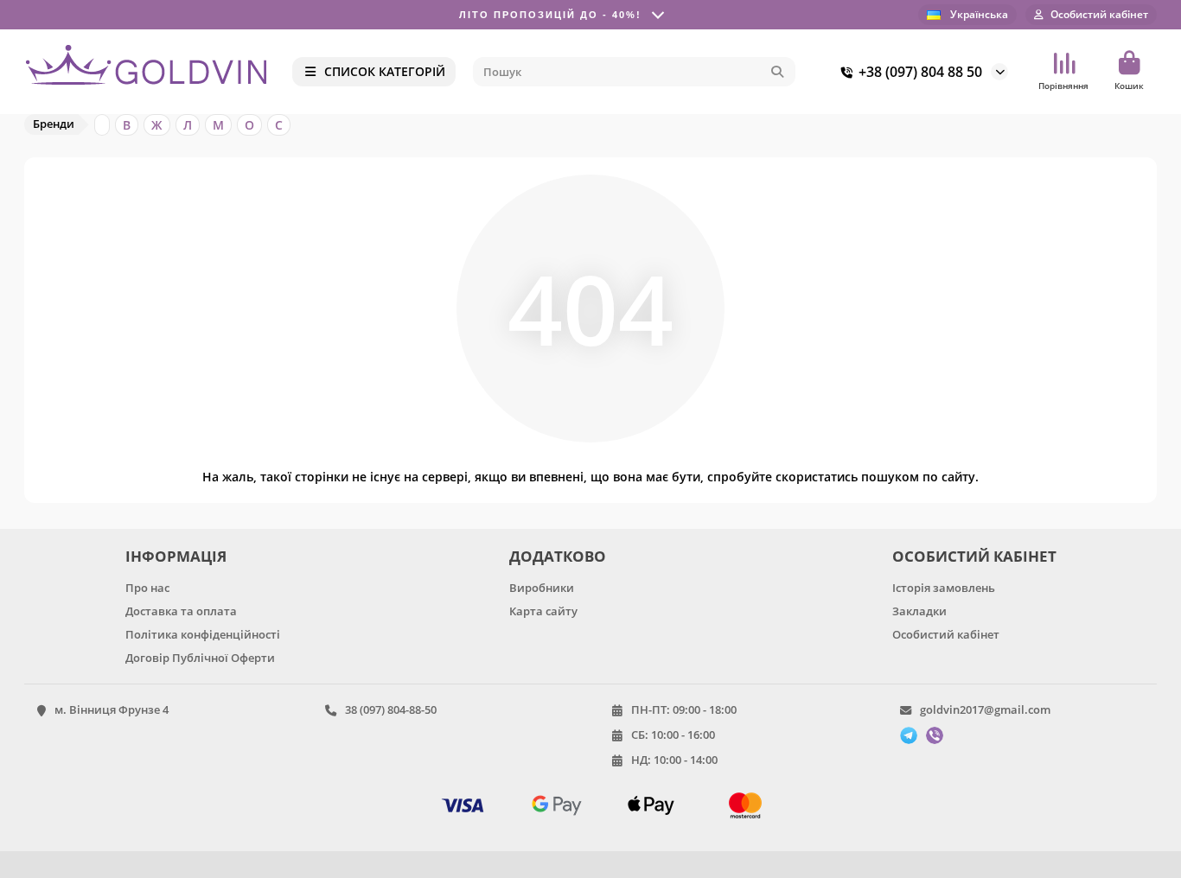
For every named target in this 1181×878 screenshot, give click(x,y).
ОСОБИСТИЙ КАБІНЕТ (974, 556)
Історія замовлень (943, 587)
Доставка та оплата (181, 611)
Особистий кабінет (945, 634)
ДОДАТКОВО (557, 556)
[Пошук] (777, 72)
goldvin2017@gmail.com (985, 709)
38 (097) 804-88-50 (391, 709)
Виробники (541, 587)
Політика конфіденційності (202, 634)
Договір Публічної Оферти (200, 657)
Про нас (147, 587)
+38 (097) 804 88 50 (920, 71)
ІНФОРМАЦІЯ (176, 556)
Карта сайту (543, 611)
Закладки (919, 611)
